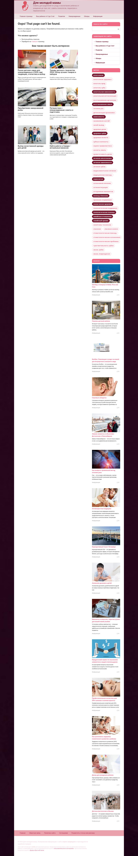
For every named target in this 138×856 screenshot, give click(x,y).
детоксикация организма (104, 113)
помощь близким (100, 196)
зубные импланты (101, 142)
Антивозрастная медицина (101, 509)
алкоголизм (98, 75)
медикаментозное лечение (104, 171)
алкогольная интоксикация (104, 96)
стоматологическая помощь (105, 233)
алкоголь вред (99, 83)
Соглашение (63, 833)
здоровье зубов (99, 133)
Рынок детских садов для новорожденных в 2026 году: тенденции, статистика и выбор (31, 72)
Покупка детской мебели (101, 321)
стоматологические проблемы (106, 241)
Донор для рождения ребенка (102, 775)
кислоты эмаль (99, 150)
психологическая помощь (104, 212)
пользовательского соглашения (64, 848)
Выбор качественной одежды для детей (31, 147)
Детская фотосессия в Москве (103, 811)
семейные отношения (102, 216)
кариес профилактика (102, 146)
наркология (98, 179)
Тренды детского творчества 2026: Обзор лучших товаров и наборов (63, 72)
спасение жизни (111, 229)
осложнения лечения (102, 183)
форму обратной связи (37, 850)
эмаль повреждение (101, 254)
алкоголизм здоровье (102, 79)
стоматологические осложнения (106, 237)
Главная (22, 833)
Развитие (61, 16)
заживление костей (101, 121)
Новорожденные (74, 16)
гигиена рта (98, 108)
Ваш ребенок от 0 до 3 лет (45, 16)
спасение (97, 229)
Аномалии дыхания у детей (102, 583)
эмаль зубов (98, 250)
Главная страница (26, 16)
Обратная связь (34, 833)
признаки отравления (102, 200)
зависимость (98, 117)
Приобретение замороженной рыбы (30, 109)
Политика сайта (49, 833)
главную (34, 41)
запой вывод (98, 125)
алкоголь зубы (99, 88)
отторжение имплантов (103, 191)
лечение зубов (99, 167)
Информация (97, 16)
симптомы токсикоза (102, 225)
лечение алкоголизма (102, 158)
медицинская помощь (102, 175)
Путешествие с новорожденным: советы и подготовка (61, 110)
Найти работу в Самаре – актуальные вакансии (60, 147)
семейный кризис (100, 221)
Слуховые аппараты (99, 398)
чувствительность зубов (103, 246)
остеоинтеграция (100, 187)
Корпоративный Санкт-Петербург (104, 547)
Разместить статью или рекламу (83, 833)
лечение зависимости (102, 162)
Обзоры (86, 16)
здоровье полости (100, 137)
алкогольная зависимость (104, 92)
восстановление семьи (102, 104)
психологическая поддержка (105, 208)
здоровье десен (99, 129)
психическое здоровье (102, 204)
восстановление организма (104, 100)
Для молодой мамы (47, 2)
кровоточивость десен (102, 154)
